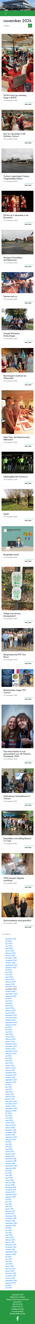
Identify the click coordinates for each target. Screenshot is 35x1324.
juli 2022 (8, 1056)
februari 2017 (10, 1211)
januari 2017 (9, 1213)
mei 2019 (8, 1146)
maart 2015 (9, 1266)
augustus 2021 (10, 1082)
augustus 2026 (10, 939)
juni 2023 (8, 1029)
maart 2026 (9, 951)
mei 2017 (8, 1204)
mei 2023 (8, 1032)
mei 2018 (8, 1175)
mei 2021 (8, 1089)
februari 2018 (10, 1182)
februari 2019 (10, 1154)
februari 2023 (10, 1039)
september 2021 (11, 1080)
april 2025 (9, 977)
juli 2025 (8, 970)
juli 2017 (8, 1199)
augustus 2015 (10, 1254)
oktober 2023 (10, 1020)
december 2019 (10, 1130)
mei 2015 (8, 1261)
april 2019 (9, 1149)
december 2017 (10, 1187)
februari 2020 (10, 1125)
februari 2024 (10, 1010)
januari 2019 (9, 1156)
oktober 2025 (10, 962)
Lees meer (28, 104)
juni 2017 (8, 1201)
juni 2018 (8, 1173)
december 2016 (10, 1216)
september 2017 (11, 1194)
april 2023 (9, 1034)
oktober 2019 (10, 1135)
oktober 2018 (10, 1163)
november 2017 (10, 1189)
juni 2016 (8, 1230)
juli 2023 (8, 1027)
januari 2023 (10, 1041)
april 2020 (9, 1120)
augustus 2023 (10, 1025)
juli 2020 (8, 1113)
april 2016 (9, 1235)
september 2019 (11, 1137)
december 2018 (10, 1158)
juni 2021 (8, 1087)
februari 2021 (10, 1096)
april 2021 (9, 1092)
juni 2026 (8, 943)
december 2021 (10, 1072)
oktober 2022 (10, 1048)
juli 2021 (8, 1084)
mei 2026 (8, 946)
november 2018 (10, 1161)
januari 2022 (10, 1070)
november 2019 (10, 1132)
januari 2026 (10, 955)
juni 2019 (8, 1144)
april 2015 (9, 1264)
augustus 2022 (10, 1053)
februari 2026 (10, 953)
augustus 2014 (10, 1283)
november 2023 (11, 1017)
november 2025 (11, 960)
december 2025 (11, 958)
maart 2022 (9, 1065)
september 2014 (11, 1280)
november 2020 (11, 1103)
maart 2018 (9, 1180)
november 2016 (10, 1218)
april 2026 (9, 948)
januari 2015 (9, 1271)
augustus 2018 (10, 1168)
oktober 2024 (10, 991)
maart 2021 (9, 1094)
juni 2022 (8, 1058)
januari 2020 (10, 1127)
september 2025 (11, 965)
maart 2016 (9, 1237)
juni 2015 (8, 1259)
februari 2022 (10, 1068)
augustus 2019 (10, 1139)
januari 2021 (9, 1099)
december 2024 (11, 986)
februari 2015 (10, 1268)
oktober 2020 (10, 1106)
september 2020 (11, 1108)
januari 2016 (9, 1242)
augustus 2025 (10, 967)
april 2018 (9, 1178)
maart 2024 (9, 1008)
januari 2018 (9, 1185)
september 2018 (11, 1166)
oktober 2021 (10, 1077)
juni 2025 (8, 972)
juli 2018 (8, 1170)
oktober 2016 (10, 1221)
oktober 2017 (10, 1192)
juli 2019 (8, 1142)
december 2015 (10, 1244)
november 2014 (10, 1276)
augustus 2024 (10, 996)
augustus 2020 (11, 1111)
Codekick (21, 1297)
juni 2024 (8, 1001)
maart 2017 (9, 1209)
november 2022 (11, 1046)
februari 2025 (10, 982)
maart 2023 (9, 1037)
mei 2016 (8, 1232)
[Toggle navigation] (5, 13)
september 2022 (11, 1051)
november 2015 (10, 1247)
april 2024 (9, 1005)
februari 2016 (10, 1240)
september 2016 (11, 1223)
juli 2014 (8, 1285)
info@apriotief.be (17, 1309)
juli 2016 (8, 1228)
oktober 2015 (10, 1249)
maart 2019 (9, 1151)
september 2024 (11, 994)
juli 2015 (8, 1256)
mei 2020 (8, 1118)
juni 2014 (8, 1287)
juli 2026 (8, 941)
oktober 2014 (10, 1278)
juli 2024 (8, 998)
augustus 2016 (10, 1225)
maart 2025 (9, 979)
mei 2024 (8, 1003)
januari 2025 (10, 984)
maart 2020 (9, 1123)
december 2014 (10, 1273)
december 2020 (11, 1101)
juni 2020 (8, 1115)
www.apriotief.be (17, 1311)
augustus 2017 (10, 1197)
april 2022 (9, 1063)
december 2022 (11, 1044)
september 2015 (11, 1252)
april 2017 (8, 1206)
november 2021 (10, 1075)
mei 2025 (8, 974)
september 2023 (11, 1022)
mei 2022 (8, 1060)
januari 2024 (10, 1013)
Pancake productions (21, 1299)
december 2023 (11, 1015)
